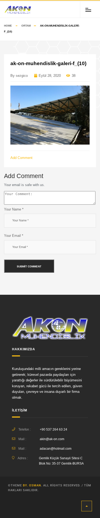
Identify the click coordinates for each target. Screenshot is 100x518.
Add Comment (22, 158)
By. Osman (32, 485)
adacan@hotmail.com (55, 448)
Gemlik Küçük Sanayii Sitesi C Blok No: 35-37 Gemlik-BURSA (61, 460)
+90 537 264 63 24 (53, 429)
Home (8, 25)
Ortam (26, 25)
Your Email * (13, 236)
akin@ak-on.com (52, 439)
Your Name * (13, 209)
